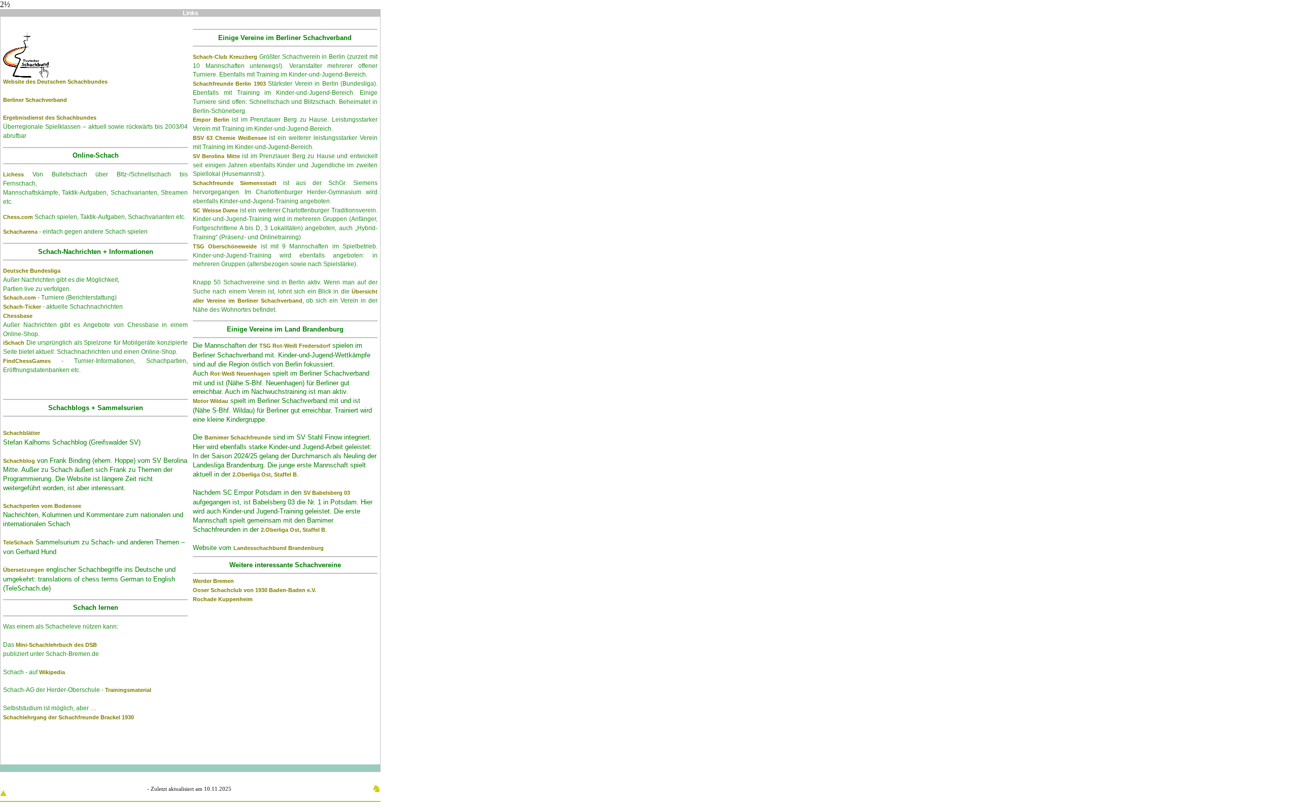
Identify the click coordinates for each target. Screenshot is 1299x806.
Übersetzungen (23, 570)
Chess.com (18, 217)
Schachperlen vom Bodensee (42, 506)
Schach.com (19, 298)
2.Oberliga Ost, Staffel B (264, 474)
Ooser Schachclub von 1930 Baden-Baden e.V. (254, 590)
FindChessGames (27, 361)
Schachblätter (21, 433)
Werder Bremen (213, 581)
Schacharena (20, 232)
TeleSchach (18, 542)
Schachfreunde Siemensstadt (235, 183)
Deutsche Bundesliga (31, 271)
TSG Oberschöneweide (225, 246)
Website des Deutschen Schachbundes (55, 82)
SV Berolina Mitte (216, 156)
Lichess (13, 174)
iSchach (13, 343)
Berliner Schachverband (35, 100)
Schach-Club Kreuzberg (225, 57)
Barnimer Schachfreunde (237, 437)
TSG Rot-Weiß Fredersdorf (294, 346)
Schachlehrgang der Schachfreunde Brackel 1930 (68, 717)
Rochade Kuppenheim (223, 599)
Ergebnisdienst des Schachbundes (49, 118)
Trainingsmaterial (128, 690)
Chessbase (17, 316)
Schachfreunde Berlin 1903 (229, 84)
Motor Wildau (210, 401)
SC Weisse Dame (215, 210)
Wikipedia (52, 672)
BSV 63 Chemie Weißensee (230, 138)
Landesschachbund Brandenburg (278, 548)
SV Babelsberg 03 (326, 493)
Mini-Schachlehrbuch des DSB (56, 645)
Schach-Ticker (22, 307)
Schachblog (19, 461)
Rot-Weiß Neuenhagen (240, 374)
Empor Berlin (211, 120)
